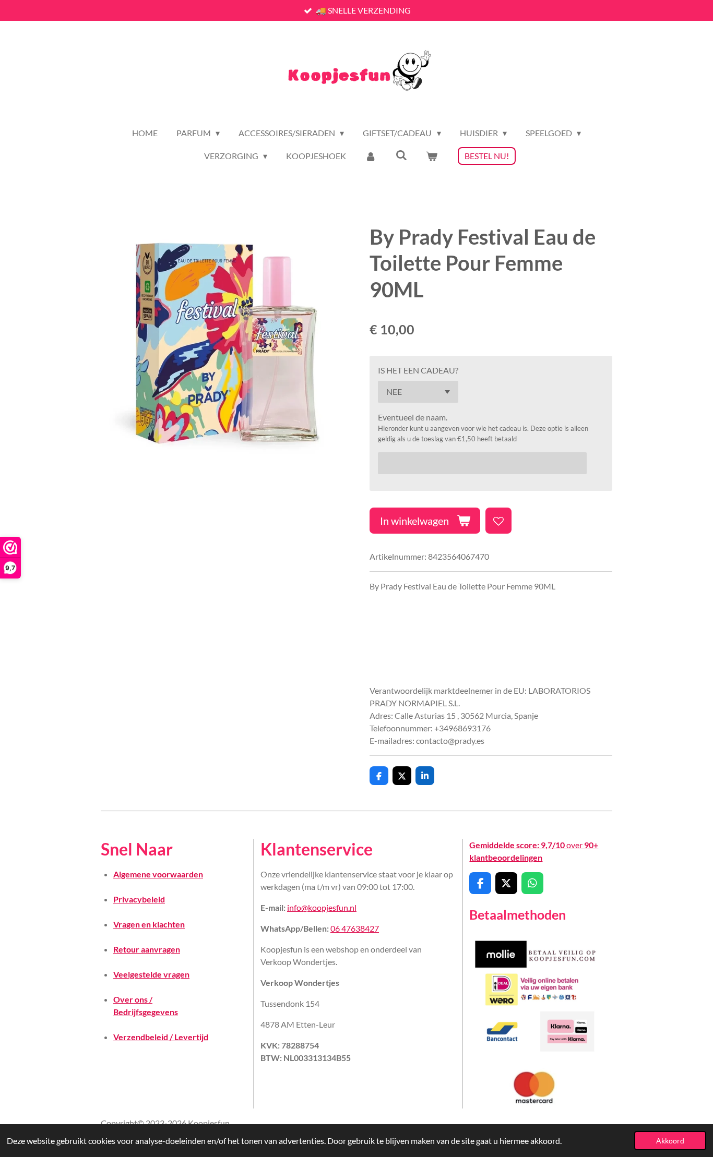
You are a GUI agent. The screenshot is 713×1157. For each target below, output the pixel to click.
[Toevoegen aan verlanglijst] (498, 521)
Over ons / (132, 999)
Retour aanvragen (146, 949)
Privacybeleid (139, 899)
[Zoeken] (401, 154)
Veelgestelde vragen (151, 974)
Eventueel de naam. (412, 417)
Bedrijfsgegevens (145, 1012)
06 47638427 (354, 928)
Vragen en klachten (149, 924)
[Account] (370, 156)
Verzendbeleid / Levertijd (160, 1037)
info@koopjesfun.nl (321, 907)
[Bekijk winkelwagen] (431, 156)
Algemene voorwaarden (158, 874)
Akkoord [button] (670, 1140)
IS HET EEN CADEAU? (418, 370)
